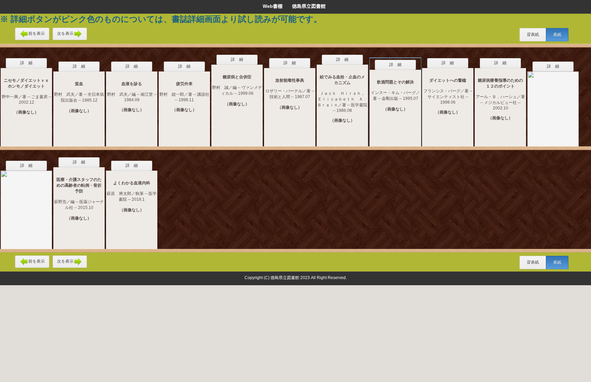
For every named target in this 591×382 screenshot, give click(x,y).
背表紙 (533, 34)
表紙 (557, 34)
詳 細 (26, 63)
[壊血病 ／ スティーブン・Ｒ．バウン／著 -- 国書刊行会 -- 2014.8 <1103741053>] (26, 205)
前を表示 (36, 33)
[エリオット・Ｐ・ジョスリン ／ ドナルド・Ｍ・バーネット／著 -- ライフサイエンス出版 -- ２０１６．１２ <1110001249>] (553, 104)
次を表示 (65, 33)
